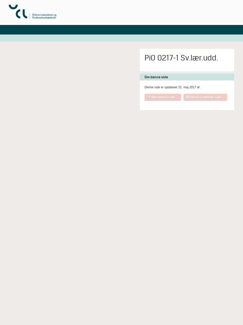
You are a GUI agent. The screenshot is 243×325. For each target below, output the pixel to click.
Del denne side (163, 97)
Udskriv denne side (206, 97)
